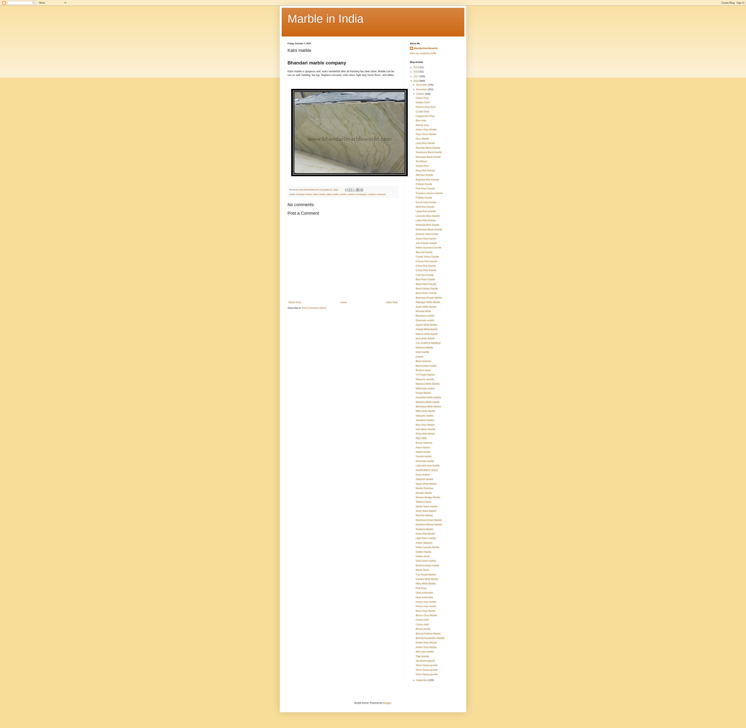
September (422, 680)
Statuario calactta (425, 379)
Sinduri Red (422, 166)
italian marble (332, 194)
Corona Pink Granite (426, 261)
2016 (416, 81)
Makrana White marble (428, 402)
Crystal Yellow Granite (427, 256)
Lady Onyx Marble (425, 143)
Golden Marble (423, 552)
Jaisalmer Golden (425, 420)
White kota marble (425, 388)
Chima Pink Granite (426, 270)
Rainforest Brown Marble (429, 524)
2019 (416, 67)
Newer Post (294, 302)
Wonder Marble (424, 493)
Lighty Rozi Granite (426, 211)
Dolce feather (423, 474)
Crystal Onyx (422, 111)
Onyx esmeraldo (424, 592)
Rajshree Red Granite (427, 179)
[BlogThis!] (350, 190)
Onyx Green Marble (426, 134)
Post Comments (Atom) (314, 308)
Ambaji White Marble (427, 329)
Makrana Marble (424, 347)
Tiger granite (422, 656)
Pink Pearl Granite (425, 188)
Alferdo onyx (422, 125)
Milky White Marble (426, 583)
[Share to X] (354, 190)
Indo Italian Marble (425, 429)
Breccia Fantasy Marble (428, 633)
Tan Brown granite (425, 660)
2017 (416, 76)
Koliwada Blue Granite (427, 225)
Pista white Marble (425, 433)
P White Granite (424, 197)
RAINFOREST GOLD (427, 470)
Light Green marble (426, 538)
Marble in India (325, 18)
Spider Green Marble (427, 506)
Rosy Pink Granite (425, 170)
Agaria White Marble (426, 325)
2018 (416, 71)
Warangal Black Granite (428, 157)
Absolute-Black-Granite (428, 148)
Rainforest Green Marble (429, 520)
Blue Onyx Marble (425, 424)
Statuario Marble (424, 479)
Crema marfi (422, 620)
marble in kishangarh (357, 194)
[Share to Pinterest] (361, 190)
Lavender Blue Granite (428, 216)
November (422, 89)
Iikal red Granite (424, 252)
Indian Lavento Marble (427, 547)
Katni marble (422, 352)
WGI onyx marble (425, 651)
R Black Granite (424, 184)
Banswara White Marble (428, 406)
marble (343, 194)
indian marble (319, 194)
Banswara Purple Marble (429, 297)
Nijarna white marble (427, 334)
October (420, 94)
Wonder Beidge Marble (428, 497)
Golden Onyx (423, 102)
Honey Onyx (422, 98)
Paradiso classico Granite (429, 193)
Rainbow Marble (424, 529)
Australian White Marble (428, 397)
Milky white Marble (425, 411)
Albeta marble (423, 452)
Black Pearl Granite (426, 284)
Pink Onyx (421, 588)
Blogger (387, 703)
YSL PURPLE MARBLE (428, 343)
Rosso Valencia (424, 443)
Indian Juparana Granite (428, 247)
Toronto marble (424, 456)
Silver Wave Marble (426, 511)
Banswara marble (425, 315)
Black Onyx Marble (426, 611)
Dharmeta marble (425, 320)
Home (343, 302)
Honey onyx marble (426, 601)
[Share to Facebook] (358, 190)
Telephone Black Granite (429, 152)
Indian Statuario (424, 542)
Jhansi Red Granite (426, 238)
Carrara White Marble (427, 579)
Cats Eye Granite (425, 275)
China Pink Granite (426, 266)
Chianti (419, 356)
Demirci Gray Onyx (426, 107)
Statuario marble (424, 415)
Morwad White (423, 311)
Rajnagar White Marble (428, 302)
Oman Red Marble (425, 533)
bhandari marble (304, 194)
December (422, 84)
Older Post (391, 302)
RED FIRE (421, 438)
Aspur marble (423, 447)
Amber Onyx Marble (426, 129)
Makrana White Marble (428, 384)
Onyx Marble (422, 138)
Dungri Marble (423, 393)
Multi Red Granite (425, 207)
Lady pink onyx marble (428, 465)
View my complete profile (423, 53)
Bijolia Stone (422, 570)
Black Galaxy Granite (427, 288)
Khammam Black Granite (429, 229)
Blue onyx (421, 120)
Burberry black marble (427, 565)
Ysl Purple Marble (425, 374)
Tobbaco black (423, 502)
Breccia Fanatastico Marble (430, 638)
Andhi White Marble (426, 306)
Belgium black (423, 370)
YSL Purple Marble (426, 574)
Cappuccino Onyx (425, 116)
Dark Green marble (426, 561)
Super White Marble (426, 483)
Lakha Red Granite (426, 220)
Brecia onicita (423, 629)
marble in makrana (377, 194)
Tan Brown (421, 161)
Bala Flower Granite (426, 293)
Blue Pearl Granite (425, 279)
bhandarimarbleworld (425, 48)
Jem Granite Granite (426, 243)
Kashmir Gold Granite (427, 234)
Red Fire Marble (424, 515)
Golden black (423, 556)
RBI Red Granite (424, 175)
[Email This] (347, 190)
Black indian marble (426, 365)
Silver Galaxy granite (427, 665)
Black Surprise (423, 361)
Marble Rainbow (424, 488)
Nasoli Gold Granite (426, 202)
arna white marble (425, 338)
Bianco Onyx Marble (426, 615)
